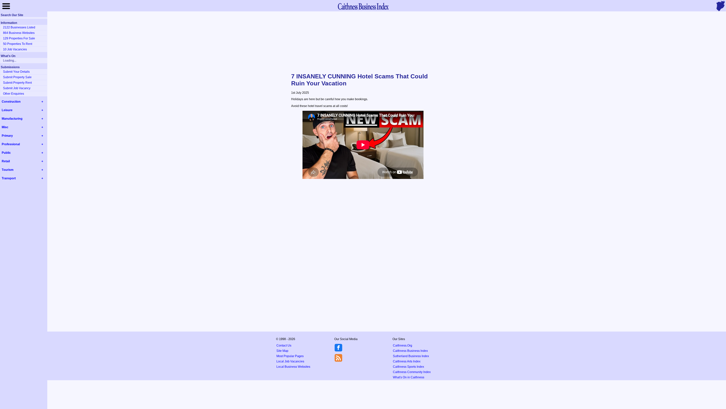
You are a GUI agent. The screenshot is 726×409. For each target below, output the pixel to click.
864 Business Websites (19, 32)
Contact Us (283, 345)
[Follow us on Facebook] (338, 350)
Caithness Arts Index (406, 361)
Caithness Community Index (412, 372)
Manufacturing (12, 118)
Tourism (7, 169)
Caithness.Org (402, 345)
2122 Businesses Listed (19, 27)
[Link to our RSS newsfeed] (338, 357)
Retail (6, 161)
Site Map (282, 350)
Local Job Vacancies (290, 361)
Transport (9, 178)
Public (6, 152)
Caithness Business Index (410, 350)
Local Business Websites (293, 366)
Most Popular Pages (290, 356)
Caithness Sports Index (408, 366)
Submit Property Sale (17, 77)
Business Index (363, 6)
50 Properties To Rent (17, 43)
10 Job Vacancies (15, 49)
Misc (5, 127)
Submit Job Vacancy (16, 88)
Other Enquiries (13, 93)
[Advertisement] (363, 42)
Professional (11, 144)
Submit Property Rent (17, 82)
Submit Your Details (16, 71)
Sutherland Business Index (411, 356)
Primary (7, 135)
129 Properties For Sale (19, 38)
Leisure (7, 110)
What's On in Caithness (408, 377)
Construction (11, 101)
